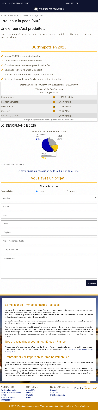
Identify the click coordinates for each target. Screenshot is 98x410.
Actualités (14, 15)
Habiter (42, 191)
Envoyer (91, 283)
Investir (73, 191)
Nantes (84, 349)
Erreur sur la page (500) (33, 15)
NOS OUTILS (7, 387)
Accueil (4, 15)
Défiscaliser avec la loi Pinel (11, 393)
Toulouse (69, 349)
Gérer (28, 397)
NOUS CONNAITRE (59, 387)
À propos (54, 392)
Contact (53, 390)
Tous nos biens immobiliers (8, 398)
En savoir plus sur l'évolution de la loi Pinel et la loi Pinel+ (49, 170)
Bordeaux (77, 349)
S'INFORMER (32, 387)
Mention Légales (57, 395)
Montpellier (11, 352)
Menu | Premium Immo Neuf (15, 3)
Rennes (90, 349)
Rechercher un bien (9, 390)
